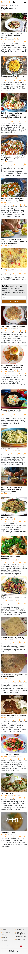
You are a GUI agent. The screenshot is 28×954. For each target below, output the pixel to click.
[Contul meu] (17, 2)
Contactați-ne (20, 929)
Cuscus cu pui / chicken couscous (10, 557)
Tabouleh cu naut (8, 793)
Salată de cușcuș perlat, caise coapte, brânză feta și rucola (12, 200)
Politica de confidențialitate (20, 933)
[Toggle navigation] (25, 2)
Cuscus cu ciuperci (8, 269)
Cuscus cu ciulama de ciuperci (13, 326)
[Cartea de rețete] (14, 2)
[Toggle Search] (21, 2)
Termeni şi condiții (21, 936)
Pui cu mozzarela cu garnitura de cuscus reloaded (14, 676)
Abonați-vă (14, 301)
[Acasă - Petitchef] (2, 5)
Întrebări (4, 937)
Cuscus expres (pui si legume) (12, 76)
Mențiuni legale (20, 939)
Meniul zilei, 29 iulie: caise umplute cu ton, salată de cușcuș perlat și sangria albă (14, 241)
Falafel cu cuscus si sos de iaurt (13, 716)
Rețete (4, 929)
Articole (4, 940)
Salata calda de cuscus (10, 449)
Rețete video (6, 932)
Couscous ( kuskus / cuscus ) (12, 638)
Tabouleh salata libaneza (10, 754)
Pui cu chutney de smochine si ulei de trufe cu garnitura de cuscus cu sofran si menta (13, 367)
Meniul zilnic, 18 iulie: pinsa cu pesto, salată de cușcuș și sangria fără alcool (12, 490)
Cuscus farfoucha (8, 517)
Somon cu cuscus (8, 832)
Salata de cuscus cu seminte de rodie (13, 598)
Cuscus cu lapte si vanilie (11, 410)
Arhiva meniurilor (7, 935)
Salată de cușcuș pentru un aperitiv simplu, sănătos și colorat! (11, 35)
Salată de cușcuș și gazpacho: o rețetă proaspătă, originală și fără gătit (13, 158)
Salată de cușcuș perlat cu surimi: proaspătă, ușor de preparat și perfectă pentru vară (13, 115)
